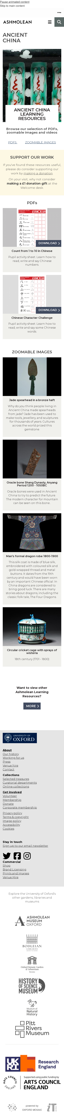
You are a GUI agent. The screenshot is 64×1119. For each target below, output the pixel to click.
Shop (6, 865)
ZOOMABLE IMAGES (40, 142)
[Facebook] (18, 858)
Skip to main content (12, 6)
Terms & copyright (16, 817)
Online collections (16, 786)
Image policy (12, 821)
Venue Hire (10, 877)
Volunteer (10, 796)
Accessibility (11, 824)
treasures (22, 779)
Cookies (8, 828)
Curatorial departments (20, 782)
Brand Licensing (14, 869)
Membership (12, 800)
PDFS (12, 142)
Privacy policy (12, 813)
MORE (31, 706)
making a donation (38, 173)
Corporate (10, 807)
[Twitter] (8, 858)
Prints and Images (16, 873)
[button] (59, 12)
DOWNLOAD (48, 243)
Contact (8, 769)
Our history (11, 754)
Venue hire (10, 765)
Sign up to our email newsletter (25, 845)
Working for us (13, 757)
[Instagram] (28, 858)
